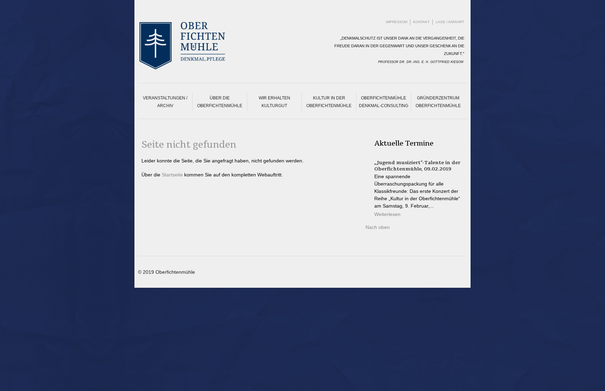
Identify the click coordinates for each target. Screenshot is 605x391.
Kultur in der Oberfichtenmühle (329, 102)
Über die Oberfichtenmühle (219, 102)
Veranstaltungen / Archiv (165, 102)
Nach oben (378, 227)
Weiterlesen (387, 214)
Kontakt (421, 22)
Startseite (172, 174)
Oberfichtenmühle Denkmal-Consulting (383, 102)
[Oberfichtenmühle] (199, 45)
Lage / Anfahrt (450, 22)
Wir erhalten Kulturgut (274, 102)
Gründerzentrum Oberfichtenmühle (438, 102)
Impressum (396, 22)
